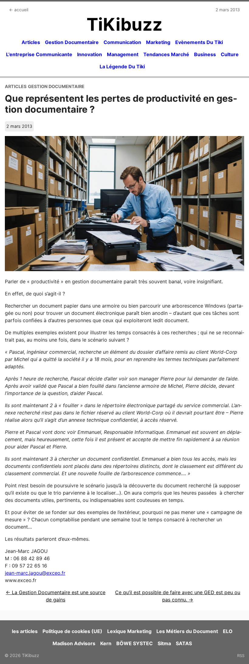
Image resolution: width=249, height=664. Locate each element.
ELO (228, 631)
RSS (240, 655)
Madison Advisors (74, 643)
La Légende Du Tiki (122, 66)
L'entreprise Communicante (39, 54)
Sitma (164, 643)
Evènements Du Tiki (199, 42)
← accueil (18, 9)
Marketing (158, 42)
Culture (230, 54)
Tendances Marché (166, 54)
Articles (31, 42)
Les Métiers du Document (187, 631)
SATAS (184, 643)
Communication (122, 42)
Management (122, 54)
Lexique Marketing (129, 631)
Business (205, 54)
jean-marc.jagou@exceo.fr (35, 573)
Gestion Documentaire (72, 42)
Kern (105, 643)
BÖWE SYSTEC (134, 643)
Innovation (89, 54)
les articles (25, 631)
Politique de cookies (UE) (72, 631)
